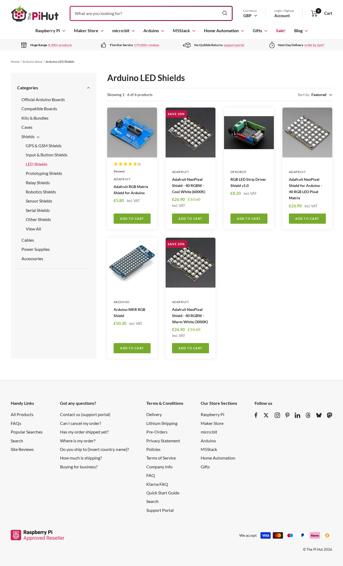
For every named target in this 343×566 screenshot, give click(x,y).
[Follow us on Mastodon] (329, 415)
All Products (22, 414)
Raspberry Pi (47, 30)
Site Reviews (22, 449)
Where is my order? (77, 440)
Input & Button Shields (47, 154)
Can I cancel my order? (80, 423)
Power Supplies (35, 249)
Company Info (159, 466)
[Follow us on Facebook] (256, 415)
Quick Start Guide (162, 492)
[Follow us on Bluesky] (319, 415)
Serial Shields (38, 210)
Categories (27, 87)
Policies (153, 449)
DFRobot (238, 172)
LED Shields (36, 164)
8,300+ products (60, 45)
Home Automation (221, 30)
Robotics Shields (41, 191)
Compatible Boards (39, 108)
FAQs (16, 423)
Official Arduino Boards (43, 99)
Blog (298, 30)
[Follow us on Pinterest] (287, 415)
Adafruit (122, 179)
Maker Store (86, 30)
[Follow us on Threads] (308, 415)
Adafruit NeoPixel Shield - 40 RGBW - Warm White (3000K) (190, 315)
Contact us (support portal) (85, 414)
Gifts (257, 30)
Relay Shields (38, 182)
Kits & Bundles (35, 117)
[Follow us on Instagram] (277, 415)
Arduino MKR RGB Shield (129, 312)
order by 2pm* (314, 45)
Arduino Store (32, 62)
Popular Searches (27, 431)
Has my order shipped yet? (84, 431)
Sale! (281, 30)
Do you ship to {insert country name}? (94, 449)
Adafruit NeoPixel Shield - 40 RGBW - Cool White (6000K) (188, 185)
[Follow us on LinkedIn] (297, 415)
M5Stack (181, 30)
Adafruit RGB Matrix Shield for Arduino (131, 189)
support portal (234, 45)
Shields (28, 136)
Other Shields (38, 219)
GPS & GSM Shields (44, 145)
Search (17, 440)
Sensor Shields (39, 200)
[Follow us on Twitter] (266, 415)
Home (15, 62)
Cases (26, 127)
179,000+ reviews (146, 45)
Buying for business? (79, 466)
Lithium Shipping (161, 423)
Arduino (151, 30)
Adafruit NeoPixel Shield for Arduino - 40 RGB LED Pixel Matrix (305, 188)
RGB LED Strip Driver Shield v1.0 (248, 182)
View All (33, 228)
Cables (27, 239)
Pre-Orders (156, 431)
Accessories (32, 258)
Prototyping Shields (44, 173)
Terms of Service (161, 457)
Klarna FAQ (157, 484)
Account (282, 15)
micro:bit (120, 30)
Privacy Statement (163, 440)
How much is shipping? (81, 457)
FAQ (150, 475)
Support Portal (160, 510)
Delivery (154, 414)
